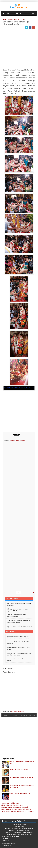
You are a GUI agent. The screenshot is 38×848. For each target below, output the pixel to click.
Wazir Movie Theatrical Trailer (10, 803)
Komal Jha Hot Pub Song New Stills (19, 793)
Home (19, 593)
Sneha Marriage (20, 440)
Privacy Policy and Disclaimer (10, 836)
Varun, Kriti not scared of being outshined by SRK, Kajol (17, 811)
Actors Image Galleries (8, 843)
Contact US (5, 840)
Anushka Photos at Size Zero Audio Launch (22, 777)
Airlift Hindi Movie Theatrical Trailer (12, 805)
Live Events (23, 715)
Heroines (32, 715)
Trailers (6, 715)
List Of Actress (6, 845)
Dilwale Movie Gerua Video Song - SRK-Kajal (14, 807)
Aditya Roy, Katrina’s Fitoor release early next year (16, 809)
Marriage (12, 440)
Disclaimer (5, 838)
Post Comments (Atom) (18, 711)
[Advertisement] (19, 50)
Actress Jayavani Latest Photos (18, 769)
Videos (15, 715)
